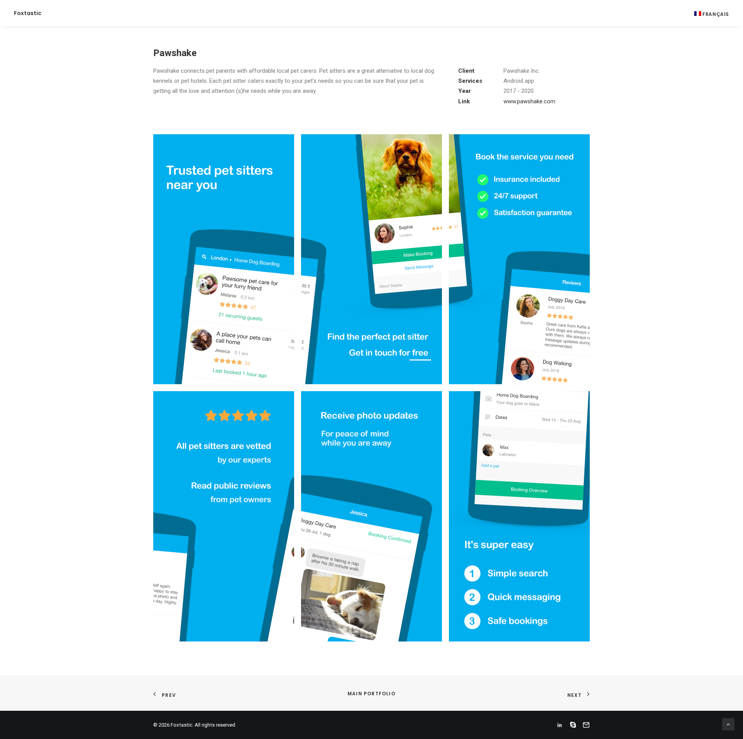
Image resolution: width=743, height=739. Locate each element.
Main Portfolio (371, 693)
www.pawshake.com (529, 101)
